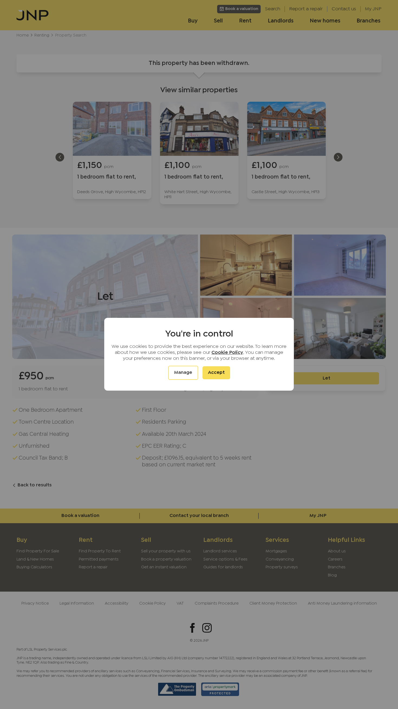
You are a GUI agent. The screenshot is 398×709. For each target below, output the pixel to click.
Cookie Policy (227, 353)
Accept (216, 373)
